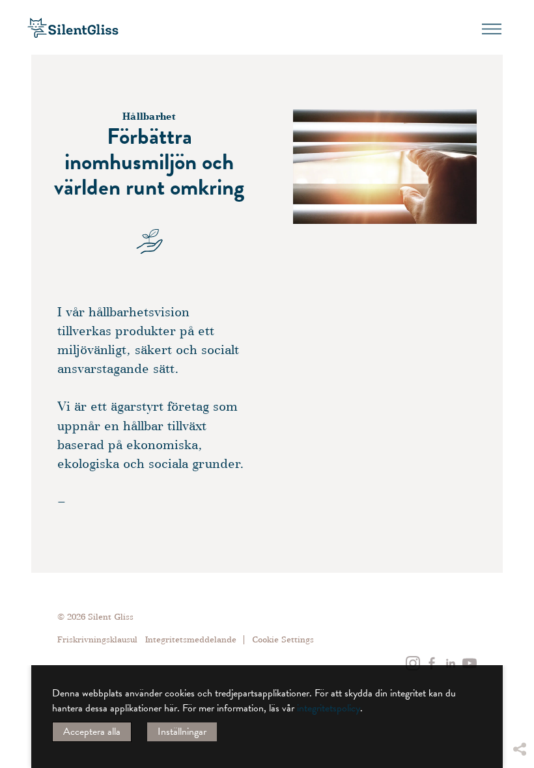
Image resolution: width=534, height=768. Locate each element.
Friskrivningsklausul (97, 639)
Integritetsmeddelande (190, 639)
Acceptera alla (91, 731)
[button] (519, 651)
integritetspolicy (328, 708)
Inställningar (182, 731)
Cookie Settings (283, 639)
